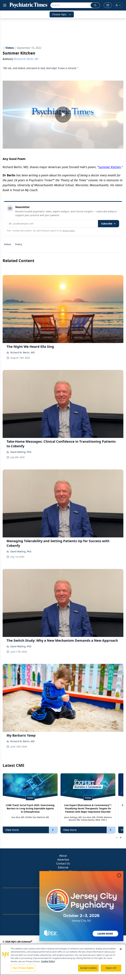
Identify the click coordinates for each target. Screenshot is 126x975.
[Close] (120, 949)
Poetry (18, 244)
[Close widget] (119, 875)
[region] (63, 959)
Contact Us (63, 863)
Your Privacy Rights (23, 967)
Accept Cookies (88, 967)
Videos (7, 244)
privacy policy (69, 230)
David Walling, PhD (20, 452)
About (63, 855)
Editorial (63, 867)
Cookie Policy (48, 961)
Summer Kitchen (109, 167)
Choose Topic (59, 14)
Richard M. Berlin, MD (22, 352)
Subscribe (106, 223)
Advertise (63, 859)
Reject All (111, 967)
